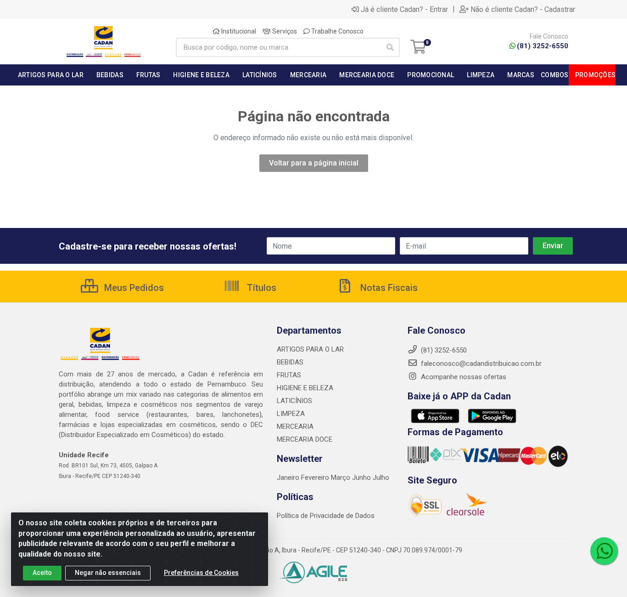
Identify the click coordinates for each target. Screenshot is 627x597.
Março (341, 477)
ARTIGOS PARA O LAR (310, 349)
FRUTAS (289, 375)
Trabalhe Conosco (337, 31)
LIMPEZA (291, 413)
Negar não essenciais (108, 572)
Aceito (42, 572)
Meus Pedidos (133, 287)
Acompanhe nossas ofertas (462, 377)
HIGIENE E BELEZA (305, 388)
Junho (361, 477)
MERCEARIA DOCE (304, 439)
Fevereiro (316, 477)
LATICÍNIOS (294, 401)
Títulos (260, 287)
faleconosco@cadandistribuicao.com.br (480, 363)
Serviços (284, 31)
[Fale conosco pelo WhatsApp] (604, 551)
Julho (381, 477)
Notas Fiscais (388, 287)
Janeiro (289, 477)
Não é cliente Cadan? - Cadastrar (522, 9)
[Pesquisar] (390, 47)
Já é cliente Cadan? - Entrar (404, 9)
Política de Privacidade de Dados (326, 516)
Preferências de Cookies (201, 572)
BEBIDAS (290, 362)
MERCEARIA (295, 426)
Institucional (238, 31)
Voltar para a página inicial (313, 163)
